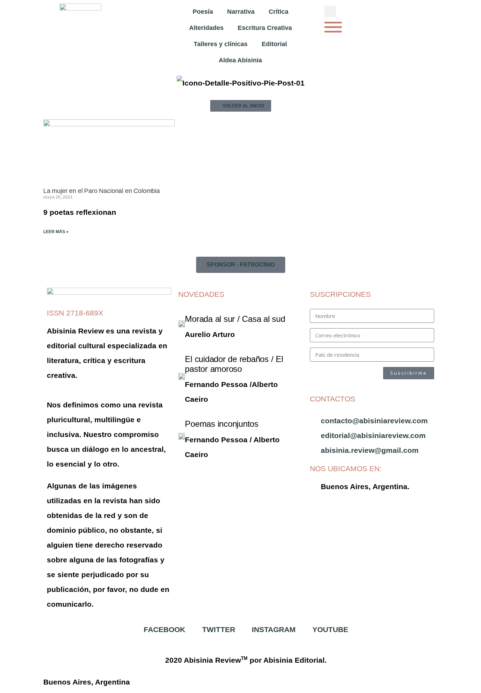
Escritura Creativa (265, 27)
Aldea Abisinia (240, 60)
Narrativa (241, 11)
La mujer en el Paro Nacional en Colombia (101, 190)
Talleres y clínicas (221, 44)
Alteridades (206, 27)
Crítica (278, 11)
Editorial (274, 44)
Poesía (203, 11)
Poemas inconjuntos (221, 424)
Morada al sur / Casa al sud (235, 319)
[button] (330, 11)
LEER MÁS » (56, 231)
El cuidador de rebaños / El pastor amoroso (234, 364)
